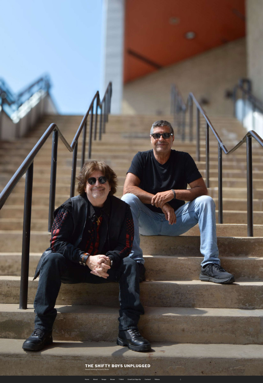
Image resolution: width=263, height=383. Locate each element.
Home (87, 379)
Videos (157, 379)
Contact (148, 379)
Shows (112, 379)
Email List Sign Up (134, 379)
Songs (104, 379)
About (95, 379)
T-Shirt (121, 379)
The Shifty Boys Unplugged (118, 366)
